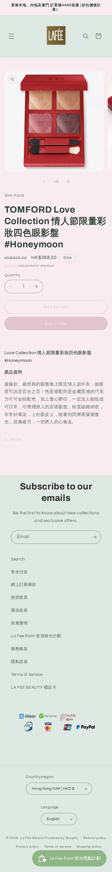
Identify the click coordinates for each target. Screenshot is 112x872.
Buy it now (56, 323)
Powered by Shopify (61, 837)
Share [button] (15, 439)
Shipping (11, 265)
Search (18, 559)
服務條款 (19, 649)
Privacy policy (27, 846)
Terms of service (57, 846)
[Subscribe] (94, 537)
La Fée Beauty (32, 837)
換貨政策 (19, 597)
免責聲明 (19, 623)
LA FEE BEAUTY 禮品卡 (34, 687)
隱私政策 (19, 662)
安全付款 (19, 572)
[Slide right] (68, 182)
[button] (11, 36)
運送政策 (19, 610)
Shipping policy (89, 846)
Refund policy (94, 837)
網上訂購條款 (23, 585)
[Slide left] (44, 182)
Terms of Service (27, 675)
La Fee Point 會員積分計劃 (36, 636)
